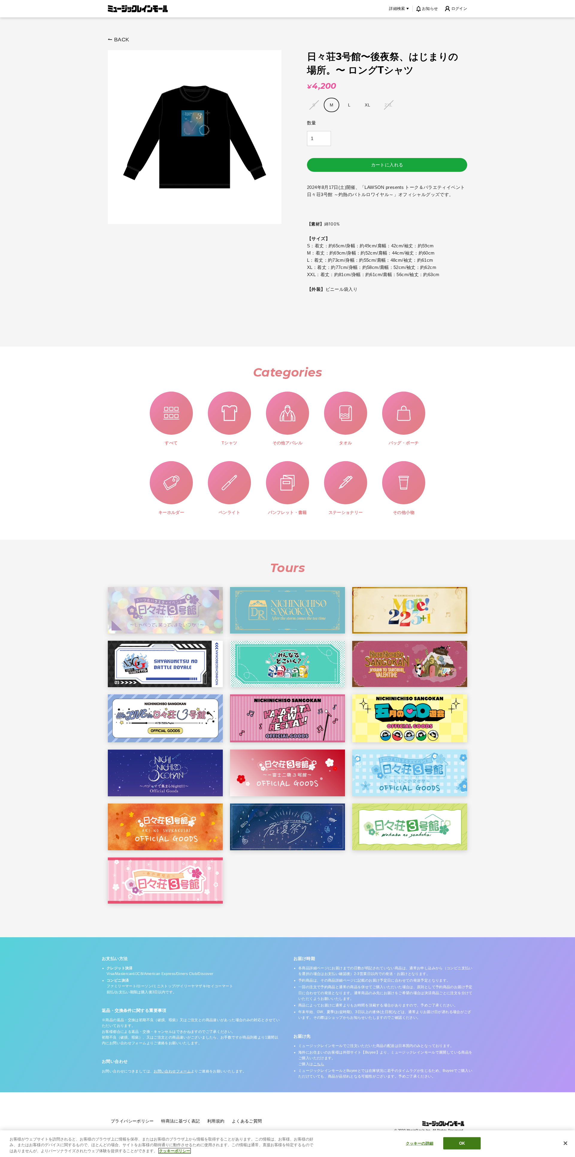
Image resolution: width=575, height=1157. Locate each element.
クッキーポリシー (174, 1151)
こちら (318, 1064)
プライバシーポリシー (132, 1121)
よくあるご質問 (247, 1121)
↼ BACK (118, 40)
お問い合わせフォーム (172, 1071)
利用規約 (216, 1121)
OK (462, 1143)
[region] (287, 1143)
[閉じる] (565, 1143)
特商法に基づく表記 (180, 1121)
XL (367, 105)
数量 (311, 122)
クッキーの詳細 (419, 1143)
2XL (388, 105)
